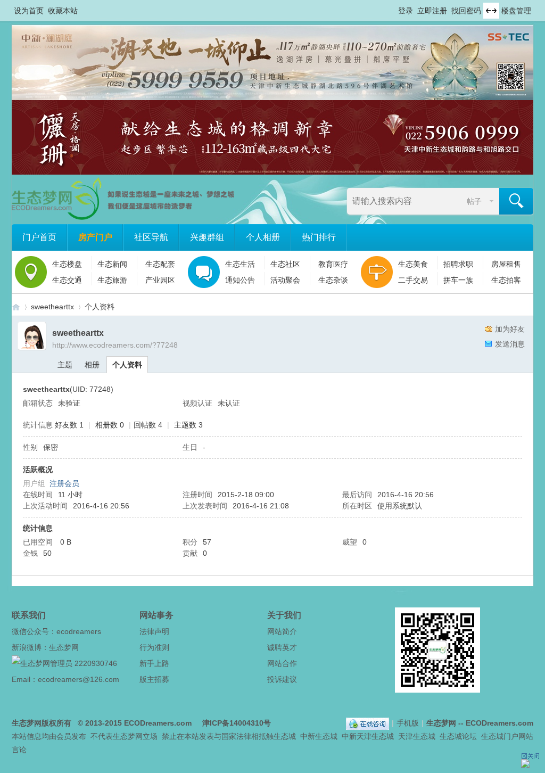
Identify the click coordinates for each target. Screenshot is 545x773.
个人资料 (127, 364)
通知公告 (240, 280)
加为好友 (510, 329)
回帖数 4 (148, 425)
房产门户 (95, 237)
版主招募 (154, 679)
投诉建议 (282, 679)
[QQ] (367, 723)
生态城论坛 (458, 736)
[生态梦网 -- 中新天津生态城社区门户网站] (124, 217)
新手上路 (154, 663)
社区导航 (151, 237)
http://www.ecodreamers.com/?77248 (115, 345)
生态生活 (240, 264)
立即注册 (432, 10)
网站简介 (282, 631)
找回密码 (466, 10)
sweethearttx (52, 306)
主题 (64, 364)
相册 (92, 364)
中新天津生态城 (368, 736)
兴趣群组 (207, 237)
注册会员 (64, 483)
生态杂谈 (333, 280)
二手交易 (413, 280)
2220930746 (95, 663)
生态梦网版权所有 (41, 723)
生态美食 (413, 264)
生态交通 (67, 280)
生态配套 (160, 264)
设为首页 (29, 10)
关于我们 (284, 615)
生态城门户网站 (507, 736)
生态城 (285, 736)
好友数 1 (69, 425)
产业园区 (160, 280)
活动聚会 (285, 280)
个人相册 (263, 237)
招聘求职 (458, 264)
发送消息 (510, 344)
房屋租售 (506, 264)
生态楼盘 (67, 264)
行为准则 (154, 647)
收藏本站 (63, 10)
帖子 (474, 201)
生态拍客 (506, 280)
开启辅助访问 (393, 7)
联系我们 (29, 615)
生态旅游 (112, 280)
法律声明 (154, 631)
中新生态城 (318, 736)
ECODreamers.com (158, 723)
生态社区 (285, 264)
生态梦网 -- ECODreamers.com (479, 723)
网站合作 (282, 663)
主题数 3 (188, 425)
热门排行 (319, 237)
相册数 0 (109, 425)
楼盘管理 (516, 10)
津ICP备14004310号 (236, 723)
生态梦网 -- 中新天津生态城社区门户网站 (16, 307)
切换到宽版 (491, 11)
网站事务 (156, 615)
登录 (405, 10)
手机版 (408, 723)
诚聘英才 (282, 647)
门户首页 (39, 237)
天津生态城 (416, 736)
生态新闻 (112, 264)
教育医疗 (333, 264)
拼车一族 (458, 280)
